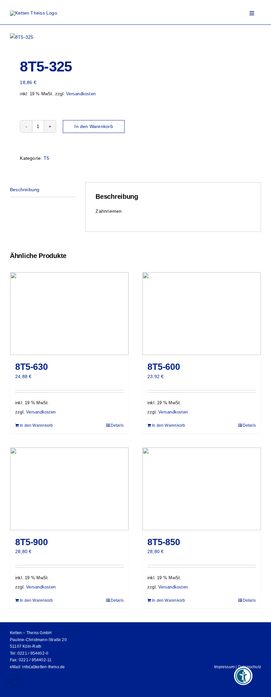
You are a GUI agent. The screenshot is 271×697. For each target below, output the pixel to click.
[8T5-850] (201, 489)
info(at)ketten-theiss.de (43, 667)
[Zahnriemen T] (70, 37)
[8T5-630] (69, 313)
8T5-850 (163, 542)
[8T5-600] (201, 313)
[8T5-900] (69, 489)
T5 (46, 158)
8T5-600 (163, 367)
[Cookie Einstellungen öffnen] (14, 688)
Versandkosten (81, 94)
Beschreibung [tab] (25, 189)
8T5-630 (31, 367)
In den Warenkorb (93, 126)
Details (117, 425)
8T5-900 (31, 542)
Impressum (224, 667)
